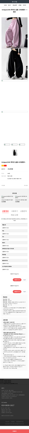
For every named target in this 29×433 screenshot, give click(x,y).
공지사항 (2, 379)
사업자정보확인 (21, 395)
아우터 (24, 5)
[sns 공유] (26, 160)
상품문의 (23, 211)
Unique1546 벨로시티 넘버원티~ (7, 200)
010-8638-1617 (7, 405)
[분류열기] (1, 5)
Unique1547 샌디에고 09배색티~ (21, 200)
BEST (9, 5)
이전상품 (3, 185)
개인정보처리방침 (19, 421)
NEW (5, 5)
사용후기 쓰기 (17, 279)
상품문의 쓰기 (17, 291)
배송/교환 (14, 215)
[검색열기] (27, 5)
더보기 (24, 280)
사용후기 (14, 211)
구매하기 (14, 431)
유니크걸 (14, 2)
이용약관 (12, 421)
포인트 (2, 173)
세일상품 (15, 5)
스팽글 (19, 5)
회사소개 (7, 421)
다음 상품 (26, 185)
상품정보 (5, 211)
